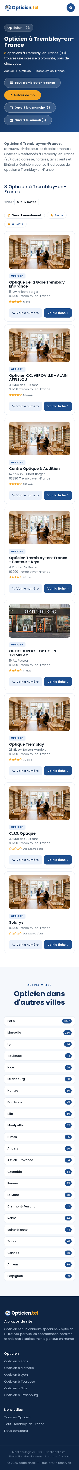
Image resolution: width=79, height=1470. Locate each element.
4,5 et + (17, 224)
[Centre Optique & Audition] (39, 438)
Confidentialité (56, 1452)
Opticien (25, 7)
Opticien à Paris (16, 1361)
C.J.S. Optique (22, 833)
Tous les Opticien (17, 1417)
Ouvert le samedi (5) (30, 120)
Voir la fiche (56, 313)
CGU (40, 1452)
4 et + (59, 215)
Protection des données (25, 1456)
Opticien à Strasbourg (21, 1395)
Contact (64, 1456)
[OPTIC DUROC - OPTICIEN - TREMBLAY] (39, 621)
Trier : (9, 202)
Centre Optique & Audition (34, 468)
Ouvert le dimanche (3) (32, 107)
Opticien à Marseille (19, 1368)
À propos (50, 1456)
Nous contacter (16, 1431)
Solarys (16, 922)
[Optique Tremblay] (39, 714)
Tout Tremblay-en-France (34, 83)
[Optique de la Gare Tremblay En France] (39, 252)
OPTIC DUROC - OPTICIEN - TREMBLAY (34, 653)
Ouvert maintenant (27, 215)
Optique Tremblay (26, 744)
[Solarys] (39, 892)
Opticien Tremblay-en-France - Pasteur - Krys (38, 560)
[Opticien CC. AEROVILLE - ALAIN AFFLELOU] (39, 345)
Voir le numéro (27, 313)
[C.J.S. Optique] (39, 803)
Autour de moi (25, 95)
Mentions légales (24, 1452)
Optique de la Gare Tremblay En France (37, 284)
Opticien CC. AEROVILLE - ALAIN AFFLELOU (38, 377)
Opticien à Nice (15, 1388)
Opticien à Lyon (16, 1375)
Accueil (9, 71)
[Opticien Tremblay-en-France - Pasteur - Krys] (39, 527)
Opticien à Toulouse (19, 1381)
